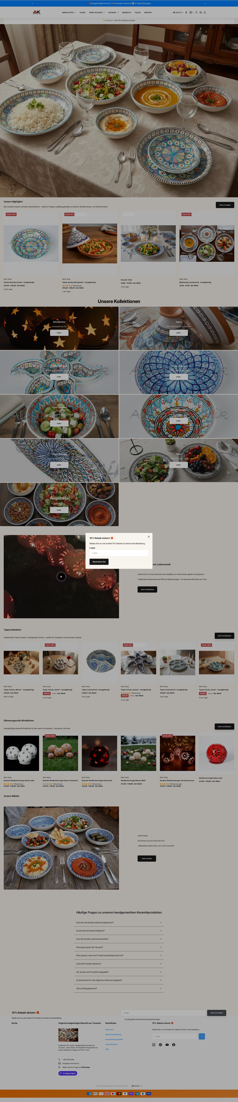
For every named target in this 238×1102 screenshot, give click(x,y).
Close (148, 536)
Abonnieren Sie (99, 562)
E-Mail (92, 548)
